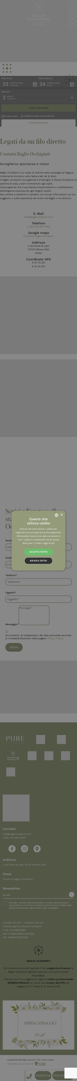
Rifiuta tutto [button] (38, 560)
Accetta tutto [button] (38, 551)
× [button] (61, 515)
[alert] (38, 540)
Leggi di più (48, 543)
